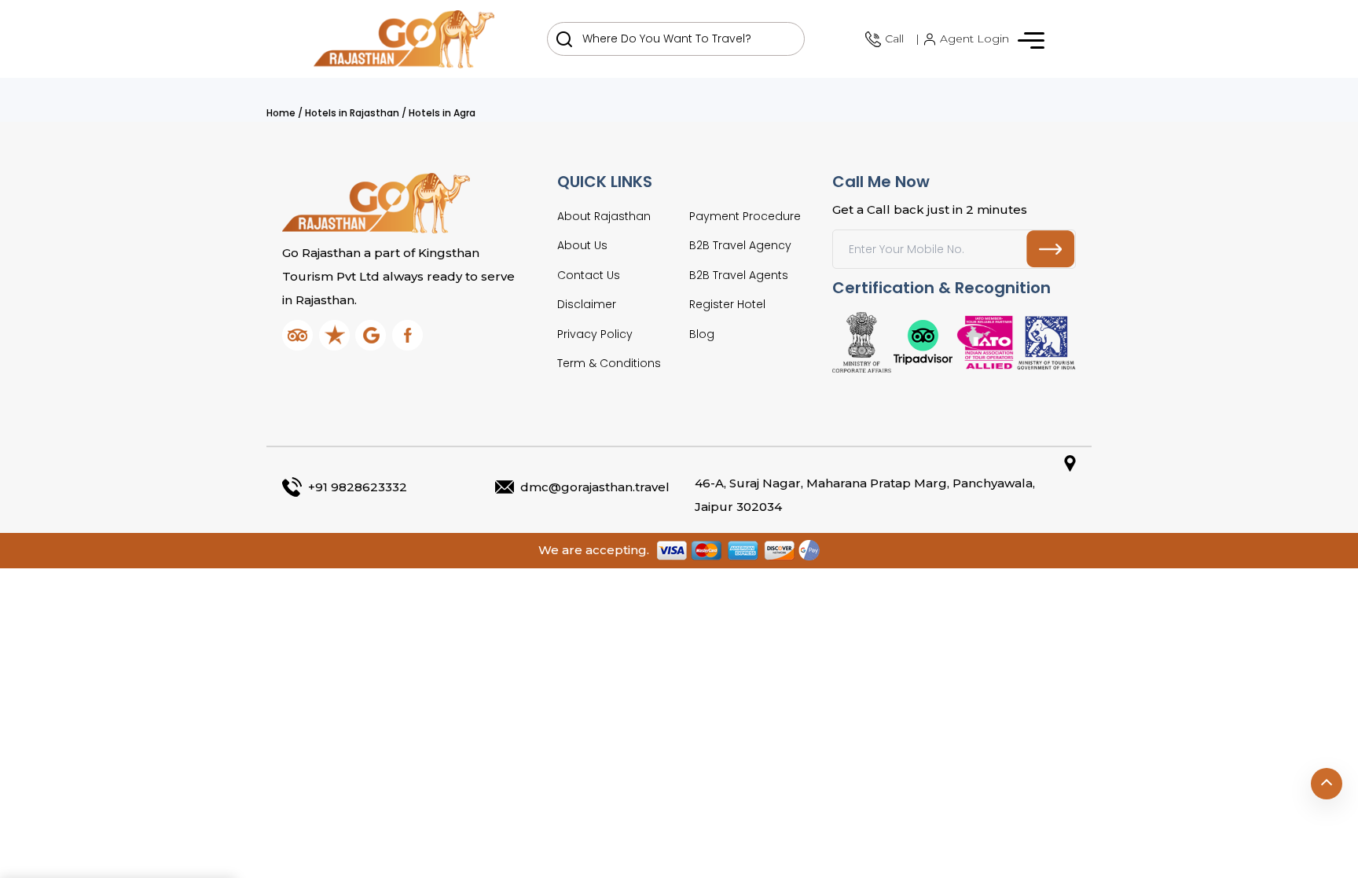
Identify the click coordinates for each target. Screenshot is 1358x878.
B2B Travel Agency (740, 245)
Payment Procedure (745, 216)
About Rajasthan (604, 216)
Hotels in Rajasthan (352, 112)
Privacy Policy (595, 334)
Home (280, 112)
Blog (701, 334)
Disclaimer (586, 304)
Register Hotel (727, 304)
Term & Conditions (609, 363)
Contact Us (588, 275)
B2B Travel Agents (738, 275)
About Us (582, 245)
